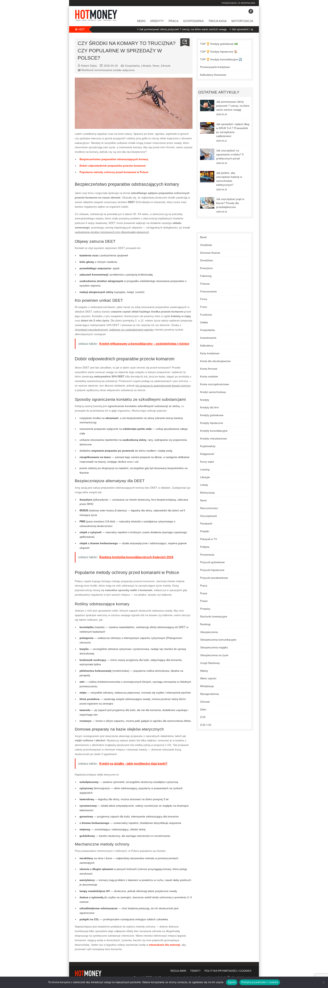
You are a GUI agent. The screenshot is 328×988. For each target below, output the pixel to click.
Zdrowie (165, 65)
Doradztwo (206, 260)
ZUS (202, 717)
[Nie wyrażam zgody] (323, 982)
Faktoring (205, 275)
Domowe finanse (210, 252)
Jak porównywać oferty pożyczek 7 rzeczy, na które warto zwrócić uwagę (163, 29)
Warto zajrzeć (208, 678)
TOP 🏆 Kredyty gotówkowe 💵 (219, 43)
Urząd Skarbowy (210, 662)
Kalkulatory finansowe (213, 74)
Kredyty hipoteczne (211, 422)
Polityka (204, 546)
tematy (195, 970)
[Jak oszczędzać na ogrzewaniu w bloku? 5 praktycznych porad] (207, 154)
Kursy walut (207, 461)
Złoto (203, 709)
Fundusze (206, 314)
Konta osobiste (209, 376)
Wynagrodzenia (209, 693)
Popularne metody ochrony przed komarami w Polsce (114, 172)
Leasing (205, 469)
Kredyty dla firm (209, 407)
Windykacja (207, 686)
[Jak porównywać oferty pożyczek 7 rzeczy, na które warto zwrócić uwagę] (207, 105)
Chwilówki (206, 244)
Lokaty (204, 484)
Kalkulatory (206, 345)
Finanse (205, 283)
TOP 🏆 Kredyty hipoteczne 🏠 (218, 51)
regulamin (178, 970)
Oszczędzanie (208, 515)
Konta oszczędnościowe (214, 384)
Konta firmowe (208, 368)
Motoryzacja (242, 21)
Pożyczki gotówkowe (212, 562)
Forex (203, 306)
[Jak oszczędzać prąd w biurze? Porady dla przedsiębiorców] (207, 203)
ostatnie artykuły (218, 92)
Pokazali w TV (208, 539)
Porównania (207, 554)
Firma (203, 299)
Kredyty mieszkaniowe (213, 438)
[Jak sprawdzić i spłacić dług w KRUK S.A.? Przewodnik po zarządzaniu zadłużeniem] (207, 128)
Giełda (204, 322)
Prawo (204, 600)
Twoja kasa (217, 21)
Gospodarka (193, 21)
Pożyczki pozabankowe (214, 577)
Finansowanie (208, 291)
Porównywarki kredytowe (215, 66)
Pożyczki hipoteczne (212, 570)
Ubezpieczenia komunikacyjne (218, 639)
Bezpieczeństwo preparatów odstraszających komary (114, 159)
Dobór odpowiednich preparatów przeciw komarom (113, 165)
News (141, 21)
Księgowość (207, 453)
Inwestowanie (208, 337)
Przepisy (205, 608)
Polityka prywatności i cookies (259, 982)
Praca (173, 21)
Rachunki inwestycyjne (213, 616)
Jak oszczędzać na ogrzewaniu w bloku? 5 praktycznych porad (230, 154)
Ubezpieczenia (209, 632)
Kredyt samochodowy (213, 392)
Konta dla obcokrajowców (215, 361)
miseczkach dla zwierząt (164, 944)
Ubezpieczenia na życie (214, 655)
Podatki (204, 531)
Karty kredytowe (209, 353)
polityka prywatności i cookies (227, 970)
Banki (203, 237)
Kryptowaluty (207, 446)
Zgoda (232, 982)
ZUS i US (205, 724)
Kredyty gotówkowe (211, 415)
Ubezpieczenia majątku (214, 647)
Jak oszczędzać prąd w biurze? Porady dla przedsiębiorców (230, 203)
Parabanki (206, 523)
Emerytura (206, 268)
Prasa (203, 593)
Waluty (204, 670)
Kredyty (157, 21)
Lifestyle (146, 65)
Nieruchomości (209, 508)
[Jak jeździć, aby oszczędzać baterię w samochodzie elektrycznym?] (207, 176)
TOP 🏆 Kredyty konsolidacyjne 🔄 (221, 59)
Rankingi (205, 624)
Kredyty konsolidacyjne (214, 430)
